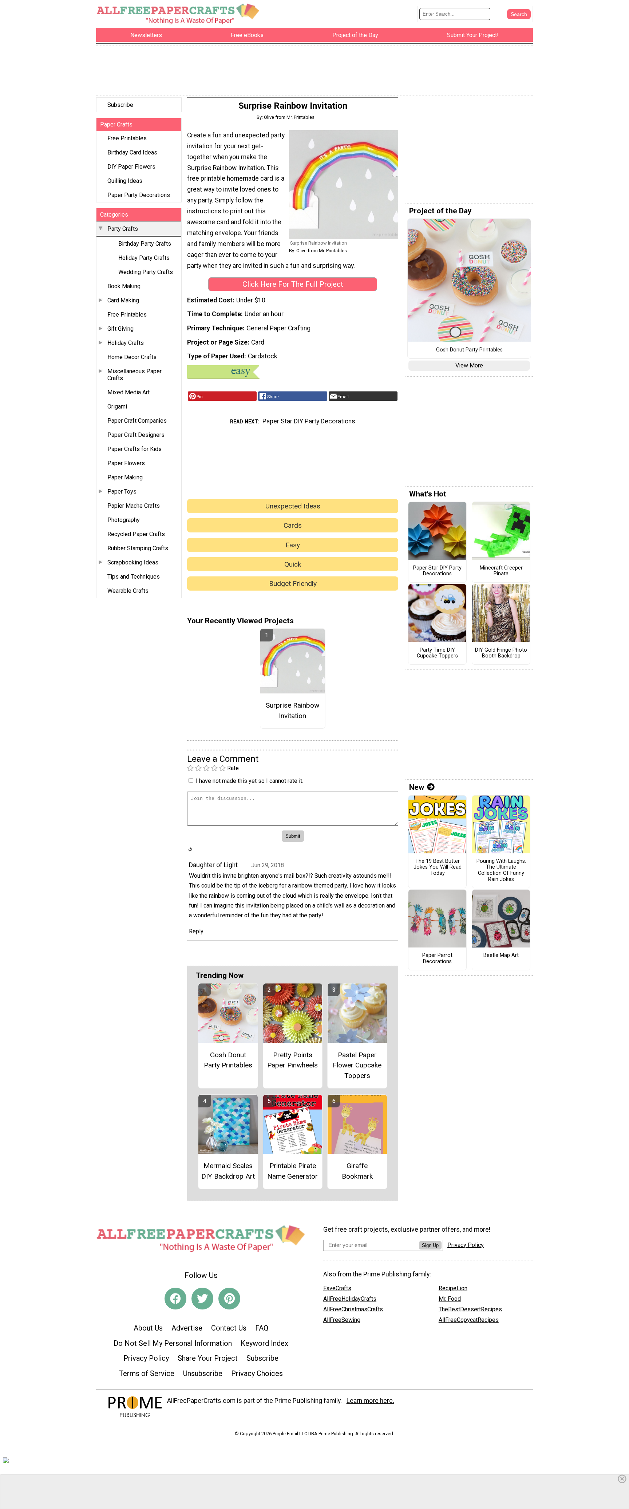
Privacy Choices (257, 1373)
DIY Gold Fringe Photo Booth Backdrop (501, 653)
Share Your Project (208, 1358)
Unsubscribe (202, 1373)
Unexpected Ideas (292, 506)
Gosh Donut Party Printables (228, 1060)
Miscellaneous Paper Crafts (134, 375)
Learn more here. (370, 1400)
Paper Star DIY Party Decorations (308, 421)
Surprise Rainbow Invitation (292, 710)
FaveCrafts (337, 1288)
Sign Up (430, 1245)
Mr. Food (450, 1298)
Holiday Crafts (125, 342)
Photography (123, 519)
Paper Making (125, 477)
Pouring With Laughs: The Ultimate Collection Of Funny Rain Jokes (501, 870)
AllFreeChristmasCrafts (353, 1309)
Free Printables (127, 138)
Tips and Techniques (133, 576)
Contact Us (228, 1328)
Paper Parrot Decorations (437, 959)
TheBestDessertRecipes (470, 1309)
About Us (148, 1328)
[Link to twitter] (202, 1298)
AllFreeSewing (341, 1319)
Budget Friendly (293, 583)
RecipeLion (453, 1288)
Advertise (186, 1328)
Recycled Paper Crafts (136, 534)
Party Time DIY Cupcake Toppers (437, 653)
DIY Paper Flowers (131, 166)
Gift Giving (120, 328)
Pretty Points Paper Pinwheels (292, 1060)
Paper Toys (122, 491)
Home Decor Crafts (132, 357)
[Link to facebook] (175, 1298)
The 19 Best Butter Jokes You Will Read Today (438, 867)
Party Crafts (122, 228)
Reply (196, 931)
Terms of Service (146, 1373)
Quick (292, 564)
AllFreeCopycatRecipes (469, 1319)
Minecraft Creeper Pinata (501, 571)
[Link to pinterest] (229, 1298)
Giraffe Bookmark (357, 1171)
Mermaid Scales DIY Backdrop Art (228, 1171)
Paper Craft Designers (136, 434)
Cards (293, 525)
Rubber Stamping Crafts (137, 548)
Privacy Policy (146, 1358)
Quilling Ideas (124, 180)
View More (469, 365)
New (416, 787)
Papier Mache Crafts (133, 505)
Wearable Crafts (128, 590)
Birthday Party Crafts (144, 243)
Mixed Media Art (128, 392)
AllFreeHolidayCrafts (349, 1298)
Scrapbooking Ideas (132, 562)
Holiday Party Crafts (144, 257)
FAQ (261, 1328)
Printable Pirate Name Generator (292, 1171)
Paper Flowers (126, 463)
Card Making (123, 300)
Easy (292, 545)
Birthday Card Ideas (132, 152)
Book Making (124, 286)
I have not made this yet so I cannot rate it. (249, 780)
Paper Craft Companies (137, 420)
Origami (117, 406)
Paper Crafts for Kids (134, 449)
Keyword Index (264, 1343)
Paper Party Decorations (138, 195)
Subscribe (120, 104)
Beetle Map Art (501, 955)
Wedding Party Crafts (145, 272)
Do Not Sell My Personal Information (173, 1343)
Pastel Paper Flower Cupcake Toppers (357, 1065)
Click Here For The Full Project (292, 284)
